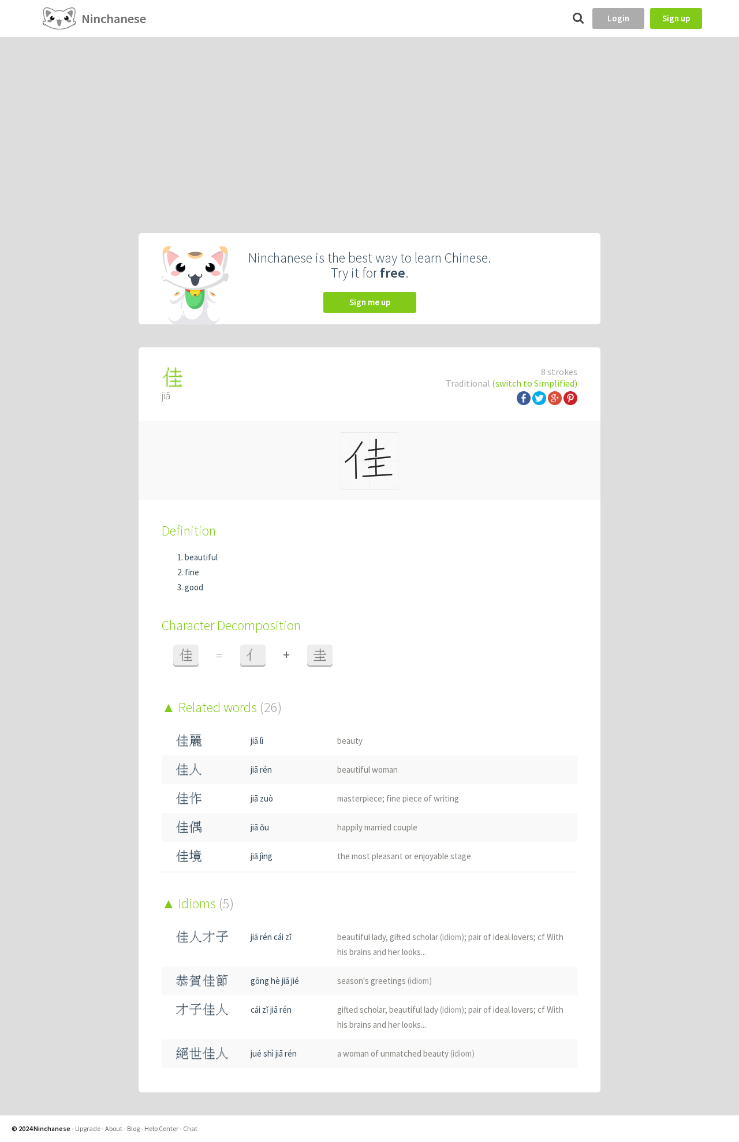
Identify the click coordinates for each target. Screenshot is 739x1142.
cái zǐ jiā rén (271, 1009)
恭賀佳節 (202, 980)
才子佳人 (202, 1009)
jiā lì (257, 740)
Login (618, 18)
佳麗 (189, 740)
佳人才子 (202, 936)
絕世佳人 (202, 1053)
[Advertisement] (369, 123)
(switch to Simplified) (534, 383)
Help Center (161, 1128)
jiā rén (261, 769)
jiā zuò (262, 798)
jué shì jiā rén (274, 1053)
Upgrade (87, 1128)
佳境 (189, 856)
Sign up (676, 18)
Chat (190, 1128)
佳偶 (189, 827)
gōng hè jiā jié (275, 980)
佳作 (189, 798)
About (113, 1128)
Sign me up (369, 302)
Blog (133, 1128)
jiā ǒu (260, 827)
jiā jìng (262, 856)
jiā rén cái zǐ (271, 936)
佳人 (189, 769)
